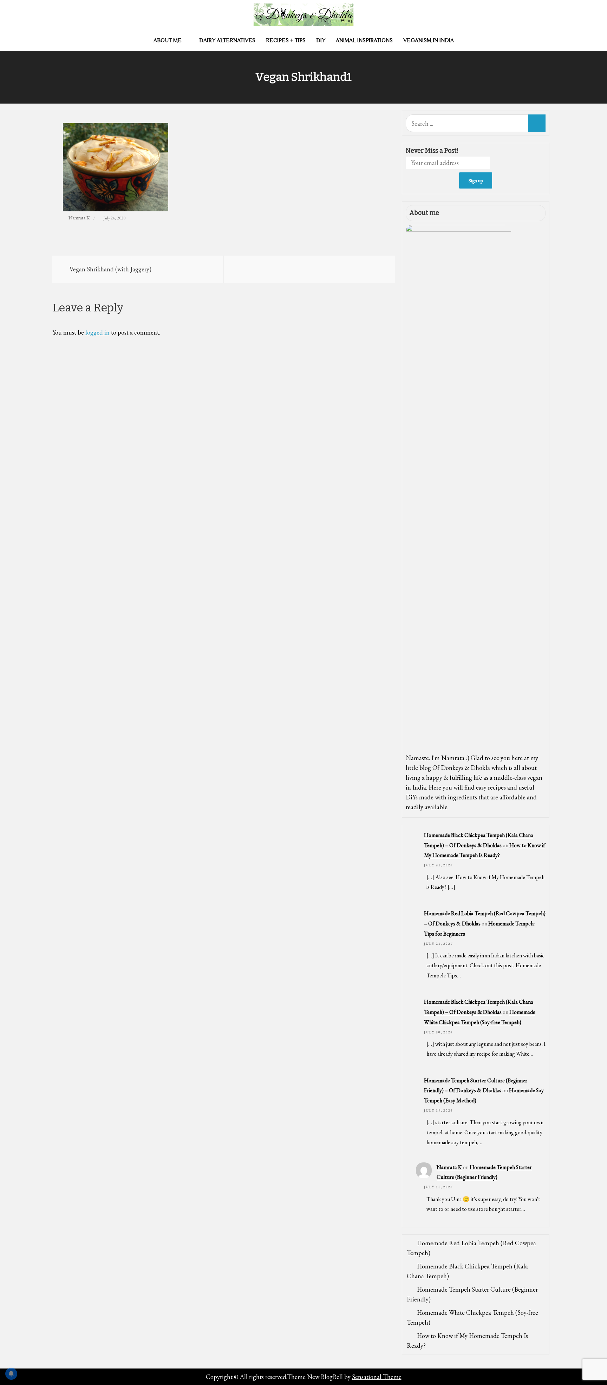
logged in (97, 332)
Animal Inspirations (364, 40)
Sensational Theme (377, 1377)
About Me (168, 40)
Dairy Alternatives (227, 40)
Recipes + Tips (286, 40)
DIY (320, 40)
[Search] (537, 123)
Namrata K (79, 218)
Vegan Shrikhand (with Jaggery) (110, 269)
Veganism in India (428, 40)
